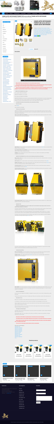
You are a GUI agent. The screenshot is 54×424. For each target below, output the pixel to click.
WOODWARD (21, 406)
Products (6, 13)
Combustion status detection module (7, 59)
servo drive (45, 33)
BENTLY (4, 27)
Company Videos (34, 13)
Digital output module (6, 79)
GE (3, 35)
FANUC (18, 105)
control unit (40, 31)
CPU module (4, 75)
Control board (5, 62)
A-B (19, 388)
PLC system (10, 89)
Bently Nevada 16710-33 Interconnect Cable (44, 379)
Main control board (5, 89)
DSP (31, 254)
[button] (33, 68)
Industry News (41, 13)
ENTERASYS (4, 31)
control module (10, 67)
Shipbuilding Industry (5, 90)
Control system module (6, 71)
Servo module (36, 34)
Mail (37, 392)
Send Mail (38, 402)
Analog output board (5, 98)
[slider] (32, 80)
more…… (16, 337)
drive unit (38, 32)
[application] (33, 68)
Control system (9, 70)
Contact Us (29, 13)
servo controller (41, 33)
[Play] (21, 80)
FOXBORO (4, 33)
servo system (45, 34)
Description (31, 49)
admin (9, 380)
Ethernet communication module (7, 86)
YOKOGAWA (4, 51)
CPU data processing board (6, 74)
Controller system (5, 67)
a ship (10, 98)
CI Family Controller (5, 58)
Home (3, 17)
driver (26, 166)
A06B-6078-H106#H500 (18, 331)
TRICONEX (4, 48)
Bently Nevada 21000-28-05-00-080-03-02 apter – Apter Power (20, 379)
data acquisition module (6, 78)
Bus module (4, 101)
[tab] (31, 49)
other (9, 17)
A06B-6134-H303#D (18, 332)
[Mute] (43, 80)
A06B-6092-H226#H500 (18, 327)
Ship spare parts (5, 94)
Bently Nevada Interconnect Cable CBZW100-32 (32, 379)
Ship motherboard (5, 93)
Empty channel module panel (7, 85)
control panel (4, 70)
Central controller (9, 101)
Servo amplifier (36, 33)
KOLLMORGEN (5, 38)
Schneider (4, 46)
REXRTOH (4, 44)
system (47, 160)
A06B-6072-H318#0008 (18, 334)
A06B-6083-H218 (17, 326)
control (48, 162)
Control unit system (45, 31)
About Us (11, 13)
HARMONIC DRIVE (48, 32)
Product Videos (23, 13)
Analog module (5, 97)
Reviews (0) (36, 49)
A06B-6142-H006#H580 (18, 336)
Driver (41, 32)
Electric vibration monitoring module (7, 83)
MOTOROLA (4, 40)
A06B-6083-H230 (17, 335)
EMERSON (4, 29)
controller (4, 66)
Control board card (9, 62)
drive (49, 31)
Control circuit (8, 63)
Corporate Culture (16, 13)
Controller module (8, 66)
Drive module (4, 82)
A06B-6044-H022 (17, 333)
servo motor (40, 34)
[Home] (3, 14)
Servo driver (49, 33)
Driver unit (43, 32)
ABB (3, 25)
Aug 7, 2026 (5, 380)
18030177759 (9, 393)
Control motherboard (47, 30)
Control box (4, 63)
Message (37, 395)
